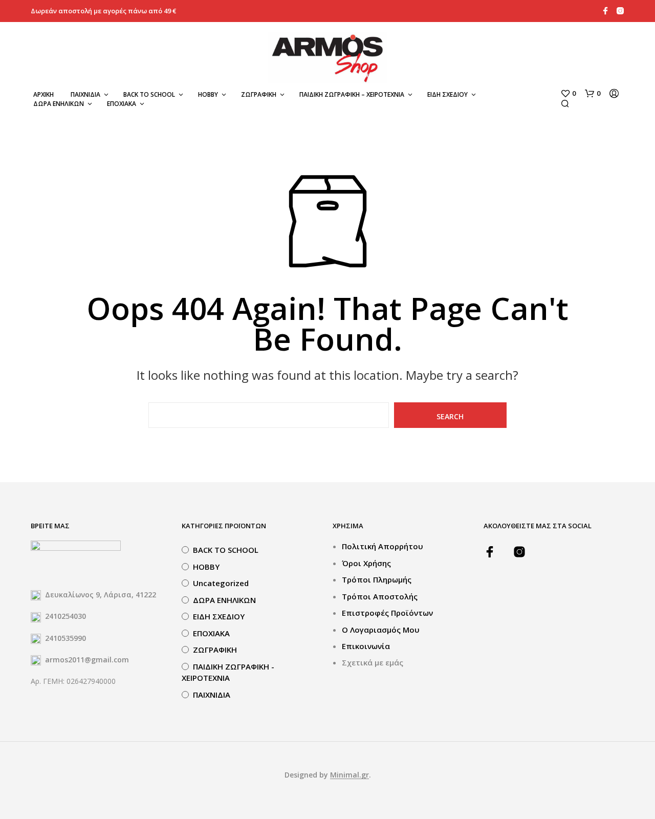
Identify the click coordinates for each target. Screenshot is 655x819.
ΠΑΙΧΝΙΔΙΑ (85, 94)
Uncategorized (221, 583)
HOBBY (208, 94)
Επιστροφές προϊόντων (387, 613)
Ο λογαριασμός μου (381, 629)
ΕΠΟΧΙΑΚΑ (121, 103)
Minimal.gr (349, 775)
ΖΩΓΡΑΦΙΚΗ (258, 94)
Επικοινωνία (366, 646)
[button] (568, 94)
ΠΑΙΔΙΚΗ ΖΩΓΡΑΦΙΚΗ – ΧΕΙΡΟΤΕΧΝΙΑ (351, 94)
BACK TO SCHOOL (149, 94)
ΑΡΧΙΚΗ (43, 94)
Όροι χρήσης (366, 563)
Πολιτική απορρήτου (382, 546)
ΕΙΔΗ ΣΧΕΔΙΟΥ (447, 94)
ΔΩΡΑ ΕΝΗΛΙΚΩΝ (58, 103)
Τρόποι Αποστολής (380, 596)
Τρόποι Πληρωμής (376, 579)
